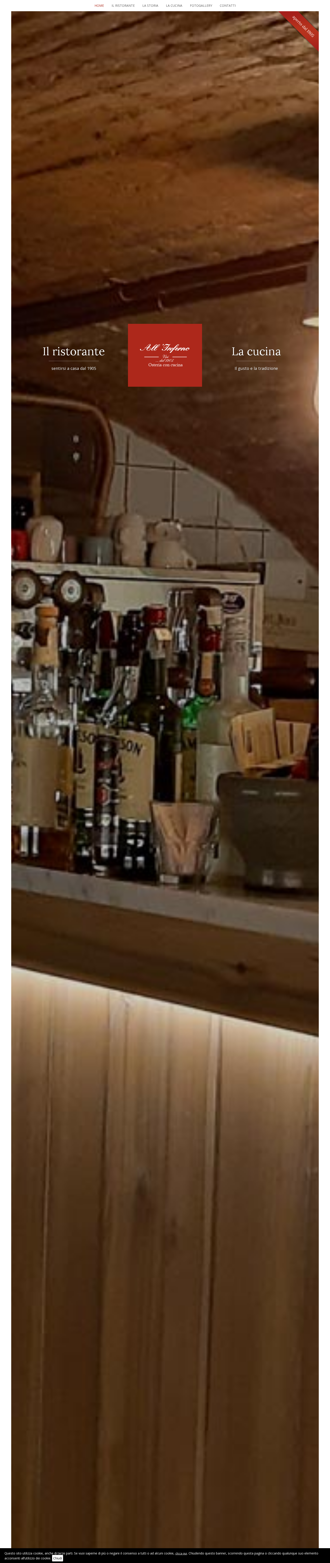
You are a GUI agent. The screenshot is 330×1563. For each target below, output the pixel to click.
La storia (150, 5)
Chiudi (57, 1558)
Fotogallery (201, 5)
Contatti (228, 5)
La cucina (174, 5)
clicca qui (181, 1553)
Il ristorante (123, 5)
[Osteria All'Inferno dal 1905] (165, 355)
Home (99, 5)
